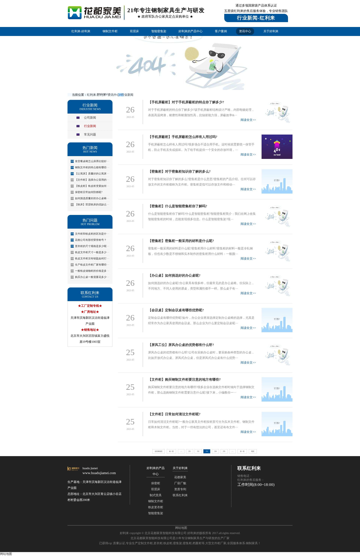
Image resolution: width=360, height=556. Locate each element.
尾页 (252, 451)
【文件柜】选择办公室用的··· (90, 179)
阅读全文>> (248, 119)
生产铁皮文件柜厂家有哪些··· (90, 264)
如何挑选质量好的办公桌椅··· (90, 198)
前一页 (171, 451)
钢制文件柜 (110, 31)
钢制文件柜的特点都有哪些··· (90, 167)
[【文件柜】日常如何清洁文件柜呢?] (277, 424)
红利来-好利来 (80, 31)
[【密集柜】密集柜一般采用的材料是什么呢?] (277, 251)
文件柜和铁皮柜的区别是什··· (90, 233)
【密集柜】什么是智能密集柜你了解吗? (177, 206)
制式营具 (156, 495)
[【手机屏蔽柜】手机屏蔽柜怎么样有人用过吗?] (277, 147)
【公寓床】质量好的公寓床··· (90, 173)
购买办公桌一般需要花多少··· (90, 277)
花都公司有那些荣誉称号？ (88, 240)
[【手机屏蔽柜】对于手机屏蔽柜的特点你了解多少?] (277, 112)
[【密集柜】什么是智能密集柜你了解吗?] (277, 216)
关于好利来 (270, 31)
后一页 (242, 451)
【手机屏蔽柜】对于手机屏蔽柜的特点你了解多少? (186, 102)
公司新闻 (90, 117)
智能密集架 (158, 31)
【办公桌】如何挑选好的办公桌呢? (174, 275)
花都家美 (180, 477)
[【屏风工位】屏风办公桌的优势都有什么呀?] (277, 355)
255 (224, 451)
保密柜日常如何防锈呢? (86, 192)
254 (215, 451)
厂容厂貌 (180, 483)
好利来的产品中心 (190, 31)
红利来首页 (158, 451)
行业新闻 (127, 94)
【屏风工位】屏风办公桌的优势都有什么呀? (181, 345)
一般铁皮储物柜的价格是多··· (90, 270)
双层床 (134, 31)
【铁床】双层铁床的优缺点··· (90, 204)
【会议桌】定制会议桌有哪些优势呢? (176, 310)
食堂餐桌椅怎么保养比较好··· (90, 161)
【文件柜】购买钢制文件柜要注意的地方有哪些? (184, 379)
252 (198, 451)
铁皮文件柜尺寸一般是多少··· (90, 252)
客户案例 (221, 31)
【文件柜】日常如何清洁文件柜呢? (174, 414)
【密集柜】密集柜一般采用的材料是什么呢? (181, 241)
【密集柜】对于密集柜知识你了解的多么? (179, 171)
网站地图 (181, 527)
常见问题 (90, 134)
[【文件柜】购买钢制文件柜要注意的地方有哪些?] (277, 389)
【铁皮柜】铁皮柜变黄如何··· (90, 186)
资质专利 (180, 489)
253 (207, 451)
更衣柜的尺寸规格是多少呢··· (90, 246)
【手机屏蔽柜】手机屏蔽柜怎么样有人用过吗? (182, 137)
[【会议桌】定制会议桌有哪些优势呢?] (277, 320)
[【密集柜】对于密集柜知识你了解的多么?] (277, 181)
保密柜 (155, 483)
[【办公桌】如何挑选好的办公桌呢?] (277, 285)
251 (189, 451)
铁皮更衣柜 (155, 507)
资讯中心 (245, 31)
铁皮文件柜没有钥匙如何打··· (90, 258)
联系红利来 (180, 495)
